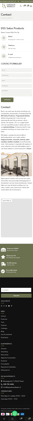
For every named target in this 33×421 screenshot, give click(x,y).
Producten (4, 319)
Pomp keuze (4, 337)
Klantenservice (5, 370)
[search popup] (4, 419)
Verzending (4, 351)
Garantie (3, 348)
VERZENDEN (7, 99)
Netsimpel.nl (11, 410)
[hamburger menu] (31, 6)
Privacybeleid (5, 364)
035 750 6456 (12, 48)
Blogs (2, 331)
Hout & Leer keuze (6, 334)
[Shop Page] (12, 419)
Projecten (4, 325)
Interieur (3, 316)
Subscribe (16, 295)
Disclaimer (4, 361)
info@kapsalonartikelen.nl (14, 57)
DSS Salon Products (10, 284)
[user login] (20, 6)
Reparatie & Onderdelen (8, 367)
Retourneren (4, 355)
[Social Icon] (1, 306)
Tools (2, 322)
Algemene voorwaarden (8, 358)
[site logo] (8, 6)
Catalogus (4, 328)
